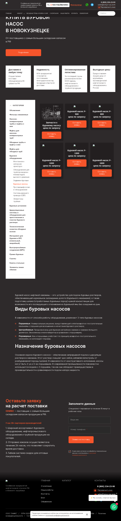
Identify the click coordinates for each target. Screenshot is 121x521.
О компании (54, 13)
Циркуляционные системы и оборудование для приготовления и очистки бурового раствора (17, 216)
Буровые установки (18, 206)
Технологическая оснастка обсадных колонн (18, 229)
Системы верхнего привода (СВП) (21, 194)
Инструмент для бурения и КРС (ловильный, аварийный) (16, 239)
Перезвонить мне (108, 7)
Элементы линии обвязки (17, 268)
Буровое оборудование (16, 157)
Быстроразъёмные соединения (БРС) (18, 249)
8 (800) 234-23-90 (108, 2)
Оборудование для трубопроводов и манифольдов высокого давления (21, 173)
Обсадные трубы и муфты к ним (37, 13)
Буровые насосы (20, 184)
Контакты (74, 13)
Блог (43, 498)
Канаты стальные (17, 263)
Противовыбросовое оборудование (21, 189)
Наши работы (64, 13)
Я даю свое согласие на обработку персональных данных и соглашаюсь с (89, 453)
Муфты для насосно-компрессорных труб (16, 134)
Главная (8, 13)
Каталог (20, 13)
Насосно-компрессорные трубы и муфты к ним (17, 122)
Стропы (13, 258)
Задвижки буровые (21, 180)
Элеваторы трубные (18, 200)
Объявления (84, 13)
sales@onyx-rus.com (106, 5)
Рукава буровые (16, 254)
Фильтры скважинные (19, 115)
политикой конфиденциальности (57, 515)
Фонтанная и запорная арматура (18, 164)
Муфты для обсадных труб (16, 150)
